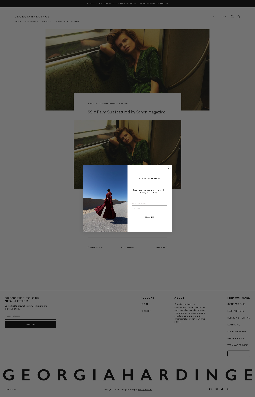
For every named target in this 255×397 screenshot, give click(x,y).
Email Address (139, 203)
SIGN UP (149, 217)
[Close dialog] (168, 168)
